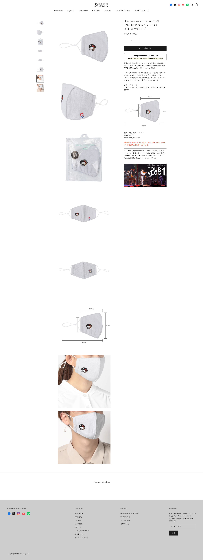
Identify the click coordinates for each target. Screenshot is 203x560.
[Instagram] (179, 4)
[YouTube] (183, 4)
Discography (83, 11)
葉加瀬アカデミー (81, 534)
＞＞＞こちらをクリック (148, 158)
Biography (70, 11)
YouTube (107, 11)
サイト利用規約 (125, 520)
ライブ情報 (96, 11)
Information (58, 11)
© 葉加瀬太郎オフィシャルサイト (18, 554)
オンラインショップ (141, 11)
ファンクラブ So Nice (122, 11)
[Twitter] (175, 4)
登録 (173, 533)
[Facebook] (171, 4)
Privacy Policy (125, 517)
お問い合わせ (124, 524)
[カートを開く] (197, 4)
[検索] (192, 4)
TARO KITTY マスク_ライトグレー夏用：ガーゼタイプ (142, 25)
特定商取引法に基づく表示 (129, 513)
